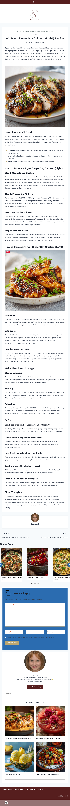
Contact (40, 789)
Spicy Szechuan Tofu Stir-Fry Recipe (47, 774)
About (5, 789)
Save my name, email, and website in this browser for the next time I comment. (31, 637)
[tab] (31, 583)
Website (50, 632)
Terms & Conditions (30, 789)
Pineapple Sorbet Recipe (12, 774)
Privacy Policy (18, 789)
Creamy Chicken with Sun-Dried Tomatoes (18, 738)
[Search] (62, 694)
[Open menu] (66, 13)
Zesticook (30, 42)
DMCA (10, 789)
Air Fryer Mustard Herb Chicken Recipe (15, 535)
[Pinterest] (33, 2)
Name (8, 632)
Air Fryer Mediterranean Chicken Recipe (54, 535)
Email (29, 632)
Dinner (35, 34)
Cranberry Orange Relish (35, 577)
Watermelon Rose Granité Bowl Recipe (48, 738)
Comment (10, 605)
